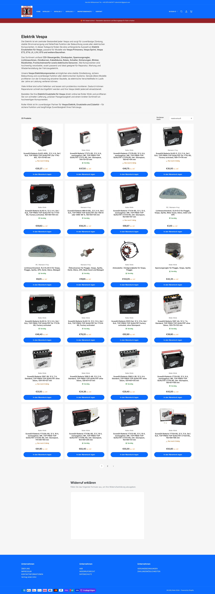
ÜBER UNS (25, 569)
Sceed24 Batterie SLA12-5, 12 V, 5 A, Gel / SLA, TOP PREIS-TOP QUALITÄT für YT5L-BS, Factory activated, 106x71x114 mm (172, 155)
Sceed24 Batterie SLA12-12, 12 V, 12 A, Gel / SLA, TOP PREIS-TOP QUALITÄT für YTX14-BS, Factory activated (86, 323)
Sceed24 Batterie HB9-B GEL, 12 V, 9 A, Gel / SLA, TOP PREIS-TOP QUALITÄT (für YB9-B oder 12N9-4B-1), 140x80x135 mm (86, 213)
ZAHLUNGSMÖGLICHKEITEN (148, 571)
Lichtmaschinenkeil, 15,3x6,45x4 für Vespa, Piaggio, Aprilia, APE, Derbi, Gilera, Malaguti (42, 269)
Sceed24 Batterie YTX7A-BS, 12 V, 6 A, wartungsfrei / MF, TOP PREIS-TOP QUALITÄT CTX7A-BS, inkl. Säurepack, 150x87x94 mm (129, 156)
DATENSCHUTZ (85, 574)
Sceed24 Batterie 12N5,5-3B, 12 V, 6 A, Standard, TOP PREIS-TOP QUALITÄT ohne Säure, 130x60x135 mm (129, 378)
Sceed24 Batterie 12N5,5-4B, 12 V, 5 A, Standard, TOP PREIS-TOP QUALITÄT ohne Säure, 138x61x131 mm (85, 378)
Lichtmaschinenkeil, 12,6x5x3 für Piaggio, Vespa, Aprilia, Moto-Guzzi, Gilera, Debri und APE (173, 213)
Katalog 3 (69, 11)
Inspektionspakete (84, 11)
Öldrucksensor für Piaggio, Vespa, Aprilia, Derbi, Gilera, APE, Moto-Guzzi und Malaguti (86, 269)
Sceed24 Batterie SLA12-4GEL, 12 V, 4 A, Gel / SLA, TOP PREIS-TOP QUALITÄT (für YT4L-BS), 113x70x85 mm (42, 155)
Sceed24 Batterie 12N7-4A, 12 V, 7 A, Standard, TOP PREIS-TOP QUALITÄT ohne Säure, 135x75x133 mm (172, 323)
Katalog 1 (46, 11)
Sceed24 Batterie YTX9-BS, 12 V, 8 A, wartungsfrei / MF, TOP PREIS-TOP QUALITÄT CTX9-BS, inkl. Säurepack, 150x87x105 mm (172, 379)
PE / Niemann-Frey (173, 207)
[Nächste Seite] (113, 466)
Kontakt (99, 11)
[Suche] (181, 11)
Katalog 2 (58, 11)
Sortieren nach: (160, 118)
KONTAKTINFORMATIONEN (32, 574)
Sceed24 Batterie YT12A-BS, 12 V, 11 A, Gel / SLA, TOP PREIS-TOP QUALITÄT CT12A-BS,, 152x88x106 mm (173, 436)
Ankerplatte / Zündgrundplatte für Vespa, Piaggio (129, 269)
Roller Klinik (42, 150)
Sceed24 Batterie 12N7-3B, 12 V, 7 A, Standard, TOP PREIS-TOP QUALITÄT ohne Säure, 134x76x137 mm (42, 378)
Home (38, 11)
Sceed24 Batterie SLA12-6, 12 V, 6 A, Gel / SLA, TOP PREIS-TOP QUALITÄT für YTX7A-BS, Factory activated (42, 323)
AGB (81, 569)
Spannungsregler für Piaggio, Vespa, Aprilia (173, 268)
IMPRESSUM (26, 571)
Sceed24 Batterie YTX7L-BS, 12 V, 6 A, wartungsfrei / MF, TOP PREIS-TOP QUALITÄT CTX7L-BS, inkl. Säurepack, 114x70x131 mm (86, 156)
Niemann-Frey (173, 150)
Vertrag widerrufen (28, 577)
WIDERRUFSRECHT (87, 571)
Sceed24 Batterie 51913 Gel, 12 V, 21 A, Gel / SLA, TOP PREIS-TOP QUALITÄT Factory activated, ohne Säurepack (129, 323)
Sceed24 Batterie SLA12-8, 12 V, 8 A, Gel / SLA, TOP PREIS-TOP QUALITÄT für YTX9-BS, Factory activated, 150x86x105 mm (42, 213)
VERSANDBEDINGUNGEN (147, 569)
